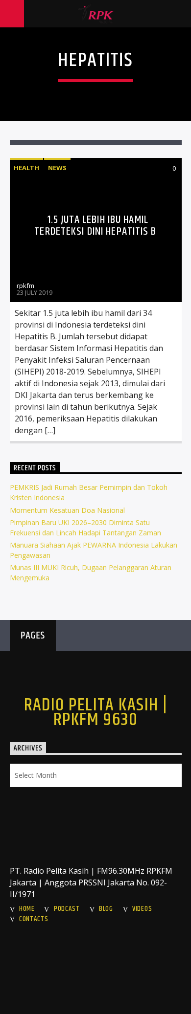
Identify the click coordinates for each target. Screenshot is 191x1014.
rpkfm (25, 285)
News (57, 167)
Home (27, 909)
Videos (142, 909)
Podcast (67, 909)
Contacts (33, 919)
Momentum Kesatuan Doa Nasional (67, 510)
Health (26, 167)
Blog (106, 909)
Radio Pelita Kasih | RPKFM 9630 (95, 712)
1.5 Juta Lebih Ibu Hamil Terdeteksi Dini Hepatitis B (95, 225)
